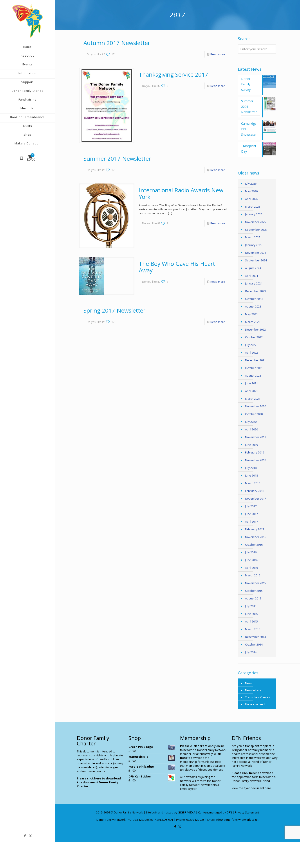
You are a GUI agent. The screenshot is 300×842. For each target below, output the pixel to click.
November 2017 (255, 498)
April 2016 (251, 568)
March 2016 (252, 575)
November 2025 (255, 222)
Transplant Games (257, 697)
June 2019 (251, 445)
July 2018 (251, 468)
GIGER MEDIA (186, 812)
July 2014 (251, 652)
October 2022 (254, 337)
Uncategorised (255, 704)
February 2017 (254, 529)
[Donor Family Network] (27, 20)
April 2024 (251, 276)
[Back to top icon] (279, 833)
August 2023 (253, 306)
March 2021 (252, 399)
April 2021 (251, 391)
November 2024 (255, 253)
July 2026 (251, 183)
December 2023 (255, 291)
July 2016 (251, 552)
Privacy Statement (247, 812)
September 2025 (256, 230)
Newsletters (253, 690)
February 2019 (254, 452)
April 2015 (251, 621)
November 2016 (255, 537)
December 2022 (255, 329)
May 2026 (251, 191)
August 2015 (253, 598)
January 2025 (253, 245)
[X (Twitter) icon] (30, 835)
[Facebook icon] (25, 835)
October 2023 (254, 299)
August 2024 (253, 268)
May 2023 (251, 314)
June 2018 (251, 475)
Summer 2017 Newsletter (117, 158)
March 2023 (252, 322)
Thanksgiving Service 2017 (173, 74)
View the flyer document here (251, 788)
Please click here (192, 746)
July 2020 (251, 422)
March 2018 (252, 483)
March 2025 (252, 237)
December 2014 (255, 637)
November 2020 (255, 406)
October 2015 (254, 591)
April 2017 (251, 522)
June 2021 (251, 383)
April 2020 (251, 429)
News (249, 683)
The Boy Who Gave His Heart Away (177, 267)
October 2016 (254, 545)
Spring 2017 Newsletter (114, 310)
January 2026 (253, 214)
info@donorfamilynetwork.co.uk (237, 820)
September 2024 (256, 260)
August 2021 (253, 376)
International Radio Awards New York (181, 193)
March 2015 (252, 629)
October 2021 (254, 368)
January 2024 (253, 283)
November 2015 (255, 583)
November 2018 (255, 460)
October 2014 (254, 644)
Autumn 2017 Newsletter (116, 43)
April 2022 (251, 352)
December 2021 (255, 360)
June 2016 (251, 560)
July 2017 (251, 506)
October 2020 (254, 414)
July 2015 (251, 606)
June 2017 (251, 514)
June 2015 (251, 614)
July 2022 (251, 345)
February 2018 (254, 491)
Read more (217, 54)
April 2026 (251, 199)
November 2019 (255, 437)
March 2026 (252, 207)
